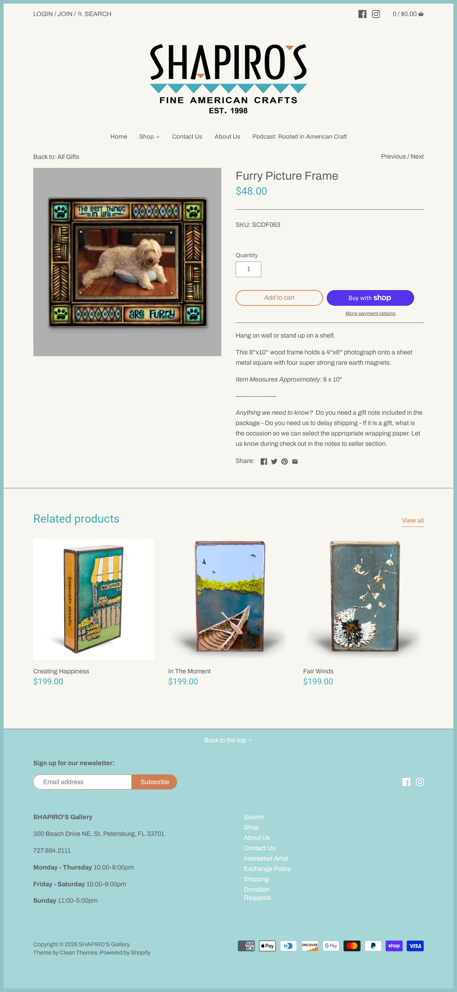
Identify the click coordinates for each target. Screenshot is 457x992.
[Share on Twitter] (274, 460)
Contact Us (259, 848)
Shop (251, 827)
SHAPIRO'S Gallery (104, 944)
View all (413, 520)
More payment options (371, 313)
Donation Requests (257, 893)
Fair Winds (318, 671)
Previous (393, 156)
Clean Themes (78, 952)
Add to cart (279, 297)
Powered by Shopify (125, 952)
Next (417, 156)
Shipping (256, 879)
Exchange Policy (267, 868)
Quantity (247, 255)
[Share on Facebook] (264, 460)
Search (254, 817)
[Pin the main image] (284, 460)
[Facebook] (362, 13)
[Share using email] (295, 460)
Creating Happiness (61, 671)
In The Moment (189, 671)
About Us (257, 837)
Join (64, 14)
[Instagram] (376, 13)
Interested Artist (266, 858)
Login (43, 14)
